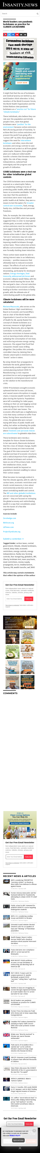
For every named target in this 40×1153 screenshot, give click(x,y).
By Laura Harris (23, 1064)
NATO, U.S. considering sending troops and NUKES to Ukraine (22, 917)
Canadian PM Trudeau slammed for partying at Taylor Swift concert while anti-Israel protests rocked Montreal (23, 1025)
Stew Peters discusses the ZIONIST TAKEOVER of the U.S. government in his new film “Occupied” (24, 1070)
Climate (17, 546)
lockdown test (15, 559)
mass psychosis (28, 559)
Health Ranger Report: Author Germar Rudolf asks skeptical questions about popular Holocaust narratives (23, 940)
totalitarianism (26, 565)
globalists (28, 557)
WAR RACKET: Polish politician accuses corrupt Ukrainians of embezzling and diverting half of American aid (22, 964)
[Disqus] (20, 724)
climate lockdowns (28, 546)
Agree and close (18, 1140)
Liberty (6, 559)
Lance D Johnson (18, 30)
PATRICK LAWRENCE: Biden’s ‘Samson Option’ (21, 1080)
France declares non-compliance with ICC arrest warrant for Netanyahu (22, 952)
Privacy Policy (14, 1135)
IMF (34, 557)
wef (28, 567)
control (6, 549)
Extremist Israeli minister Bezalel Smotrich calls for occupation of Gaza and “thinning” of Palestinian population (23, 928)
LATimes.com (8, 527)
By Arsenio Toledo (24, 901)
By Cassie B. (22, 969)
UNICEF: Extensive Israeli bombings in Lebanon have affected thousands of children (24, 1059)
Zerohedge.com (9, 518)
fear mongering (17, 557)
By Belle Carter (23, 1053)
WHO (33, 567)
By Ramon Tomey (23, 912)
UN (11, 567)
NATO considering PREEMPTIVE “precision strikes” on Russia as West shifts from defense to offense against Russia (24, 883)
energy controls (20, 551)
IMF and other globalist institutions (21, 493)
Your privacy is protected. (12, 605)
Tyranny (6, 567)
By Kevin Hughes (23, 920)
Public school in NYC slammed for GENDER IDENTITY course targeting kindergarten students (23, 908)
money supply (24, 562)
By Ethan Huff (22, 888)
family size (20, 554)
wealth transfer (20, 567)
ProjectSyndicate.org (11, 532)
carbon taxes (21, 543)
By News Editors (23, 956)
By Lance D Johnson (24, 1007)
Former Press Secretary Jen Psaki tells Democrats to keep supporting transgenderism (24, 1013)
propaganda (8, 565)
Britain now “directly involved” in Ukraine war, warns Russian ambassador (22, 1036)
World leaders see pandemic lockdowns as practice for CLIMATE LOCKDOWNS (23, 1002)
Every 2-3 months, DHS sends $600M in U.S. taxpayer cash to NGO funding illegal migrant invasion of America (24, 1089)
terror (16, 565)
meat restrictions (10, 562)
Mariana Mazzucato (11, 307)
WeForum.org (8, 523)
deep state (14, 549)
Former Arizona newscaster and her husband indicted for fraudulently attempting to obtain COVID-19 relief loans (24, 896)
